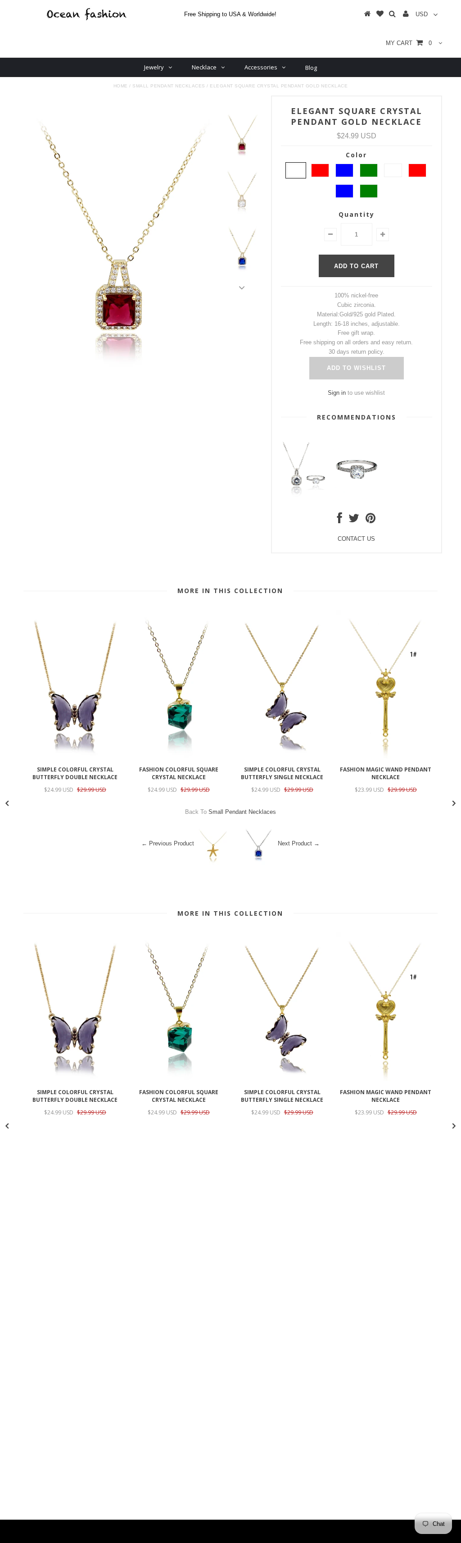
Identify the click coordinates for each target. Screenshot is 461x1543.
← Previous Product (167, 843)
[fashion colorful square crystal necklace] (178, 756)
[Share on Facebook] (339, 520)
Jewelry (154, 67)
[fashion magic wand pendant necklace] (385, 756)
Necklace (204, 67)
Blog (311, 68)
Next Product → (299, 843)
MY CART (409, 43)
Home (120, 85)
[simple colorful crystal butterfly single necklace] (282, 756)
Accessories (260, 67)
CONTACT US (356, 538)
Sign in (337, 392)
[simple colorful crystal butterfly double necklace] (75, 756)
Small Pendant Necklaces (168, 85)
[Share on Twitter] (353, 520)
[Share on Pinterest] (370, 520)
